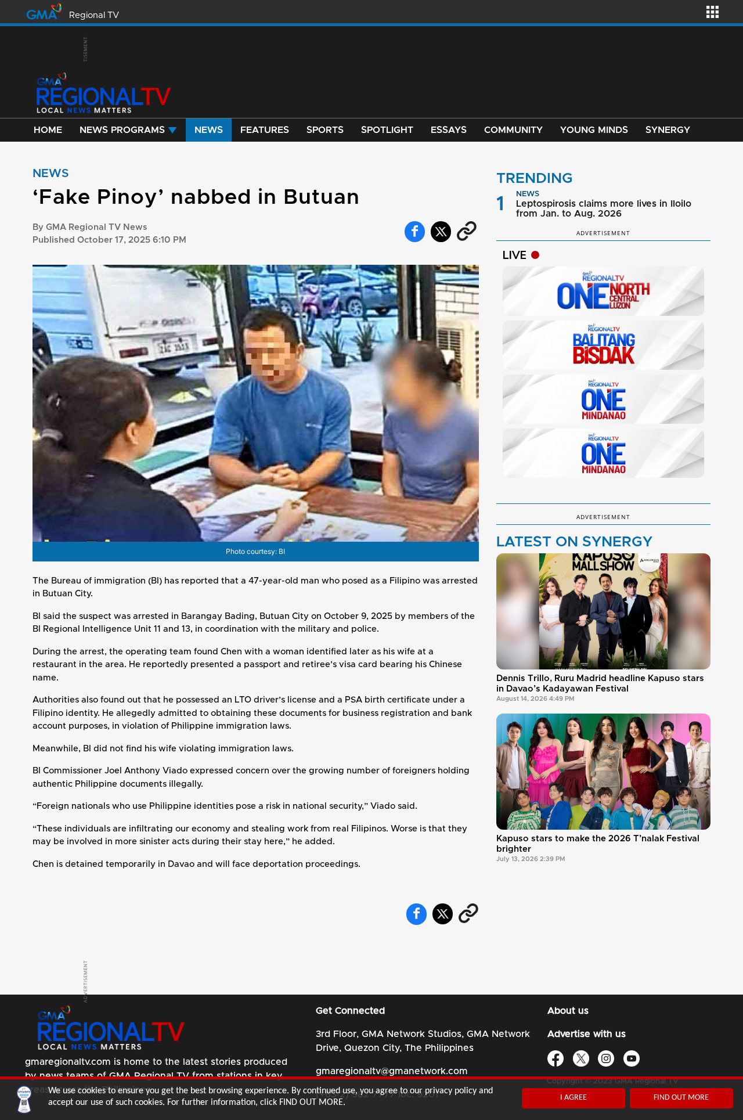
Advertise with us (586, 1034)
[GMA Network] (44, 10)
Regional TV (94, 15)
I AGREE (573, 1097)
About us (568, 1010)
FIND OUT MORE (681, 1097)
